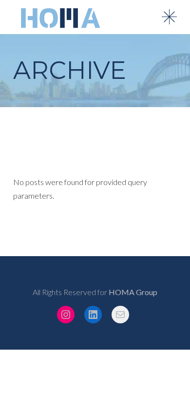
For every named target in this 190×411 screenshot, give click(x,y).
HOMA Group (133, 292)
